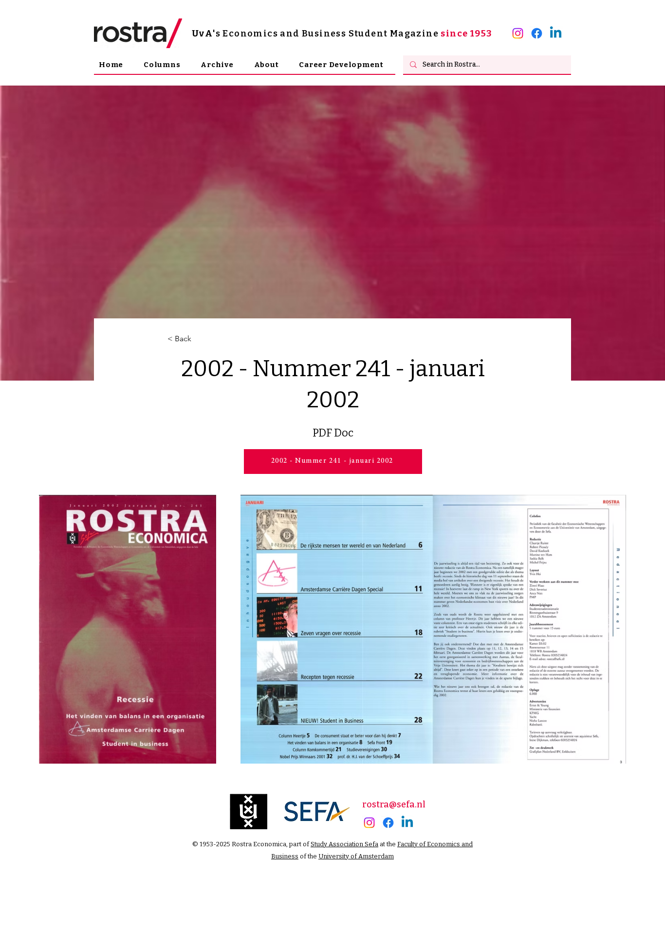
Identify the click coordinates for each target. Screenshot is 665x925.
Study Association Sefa (344, 844)
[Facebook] (537, 33)
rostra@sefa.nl (393, 804)
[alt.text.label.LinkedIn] (556, 33)
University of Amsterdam (356, 856)
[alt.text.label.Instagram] (518, 33)
